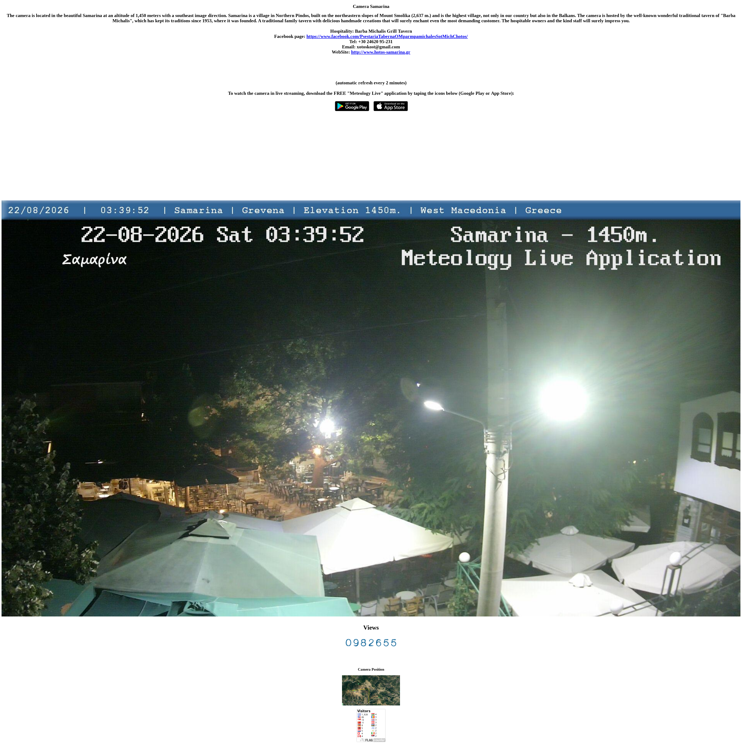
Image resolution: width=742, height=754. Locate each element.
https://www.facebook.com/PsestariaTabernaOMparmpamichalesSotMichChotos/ (387, 36)
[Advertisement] (117, 159)
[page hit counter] (371, 645)
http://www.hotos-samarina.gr (380, 52)
